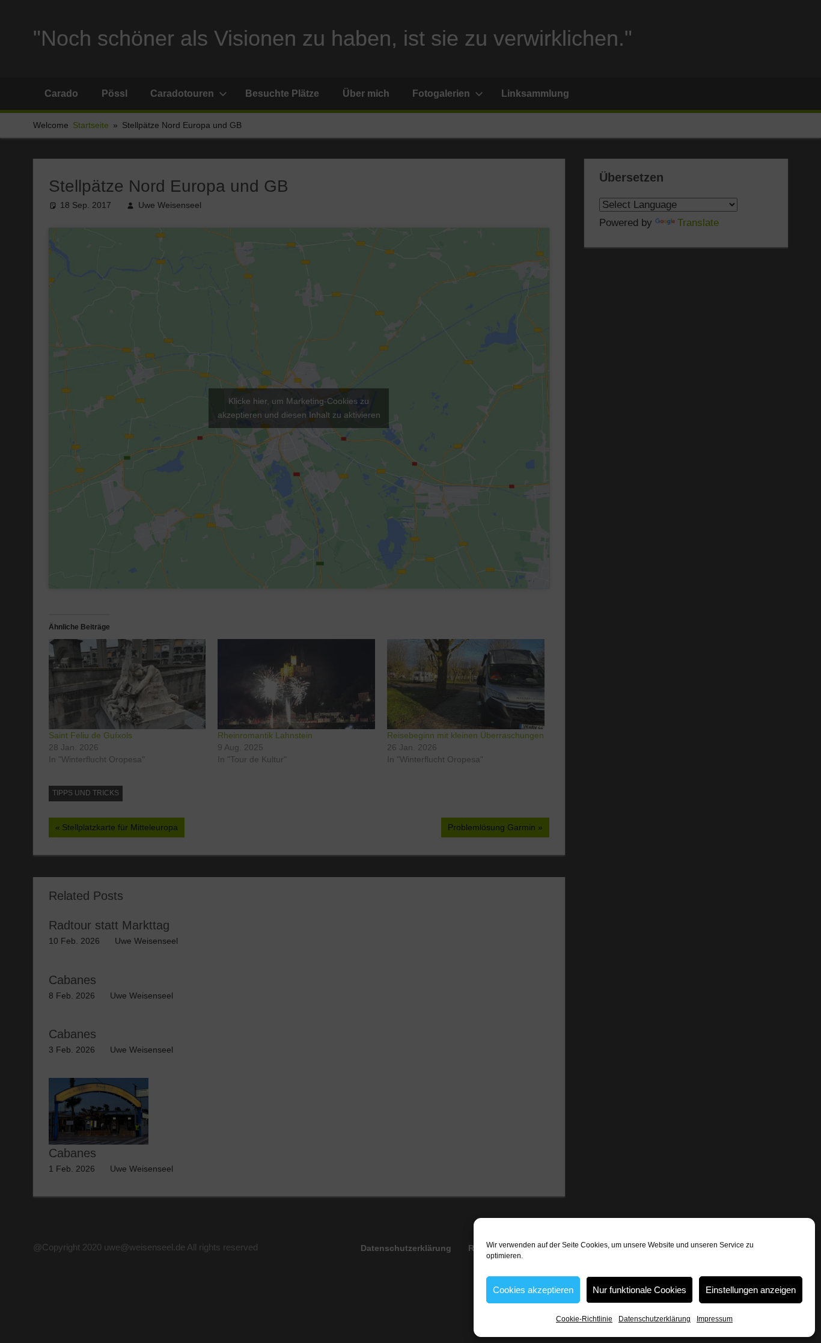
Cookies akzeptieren (533, 1290)
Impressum (715, 1319)
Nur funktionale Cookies (639, 1290)
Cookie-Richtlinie (584, 1319)
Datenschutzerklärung (654, 1319)
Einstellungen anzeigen (751, 1290)
